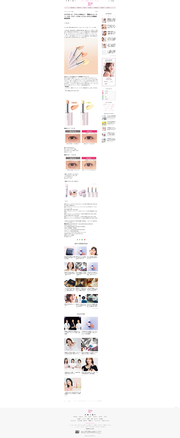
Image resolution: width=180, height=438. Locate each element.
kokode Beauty (92, 426)
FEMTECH (96, 7)
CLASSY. (72, 425)
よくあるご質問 (80, 420)
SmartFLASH (99, 425)
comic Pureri (109, 425)
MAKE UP (79, 7)
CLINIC (108, 7)
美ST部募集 (112, 0)
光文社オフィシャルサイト (105, 420)
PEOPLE (89, 7)
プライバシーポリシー (98, 420)
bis (86, 425)
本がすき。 (82, 426)
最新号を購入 (106, 81)
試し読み (111, 81)
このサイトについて (73, 420)
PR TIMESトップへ (67, 236)
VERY (75, 425)
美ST (84, 425)
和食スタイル (90, 425)
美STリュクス (97, 0)
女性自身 (95, 425)
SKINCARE (72, 7)
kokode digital (103, 426)
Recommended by (94, 308)
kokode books (97, 426)
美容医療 (88, 418)
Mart (81, 425)
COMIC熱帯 (104, 425)
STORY (78, 425)
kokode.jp (87, 426)
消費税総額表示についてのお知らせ (90, 428)
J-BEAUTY (82, 0)
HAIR (85, 7)
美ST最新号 (87, 0)
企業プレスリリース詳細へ (69, 235)
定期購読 (106, 83)
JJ (69, 425)
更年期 (92, 418)
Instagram (106, 90)
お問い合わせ (85, 420)
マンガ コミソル (77, 426)
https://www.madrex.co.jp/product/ (78, 229)
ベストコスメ (92, 0)
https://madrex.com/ (74, 230)
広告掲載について (90, 420)
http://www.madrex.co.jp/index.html (85, 223)
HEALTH (102, 7)
